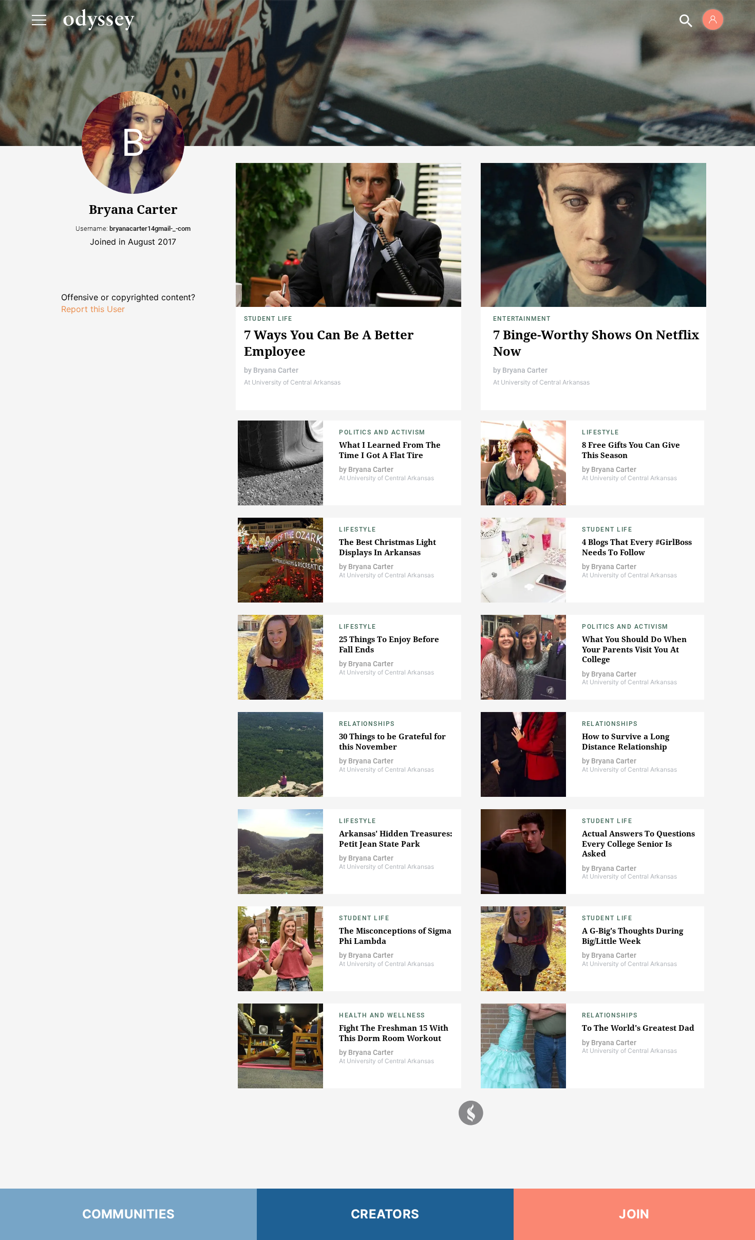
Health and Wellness (382, 1015)
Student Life (268, 318)
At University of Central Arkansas (292, 382)
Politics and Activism (382, 432)
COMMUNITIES (128, 1214)
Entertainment (522, 318)
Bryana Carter (275, 370)
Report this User (93, 309)
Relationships (367, 723)
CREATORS (385, 1214)
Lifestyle (600, 432)
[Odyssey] (98, 19)
